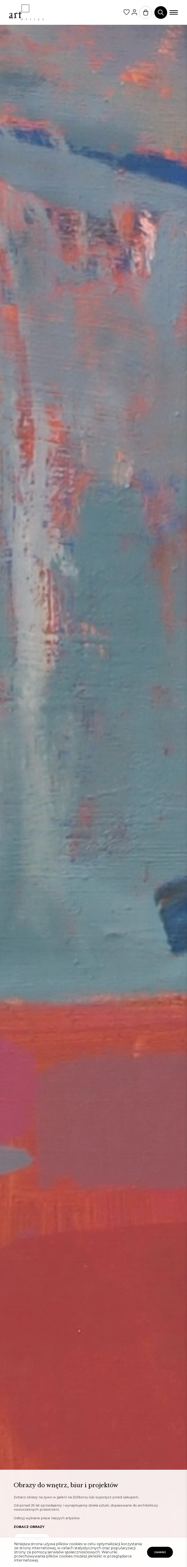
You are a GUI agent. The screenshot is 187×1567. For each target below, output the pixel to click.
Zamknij (160, 1552)
